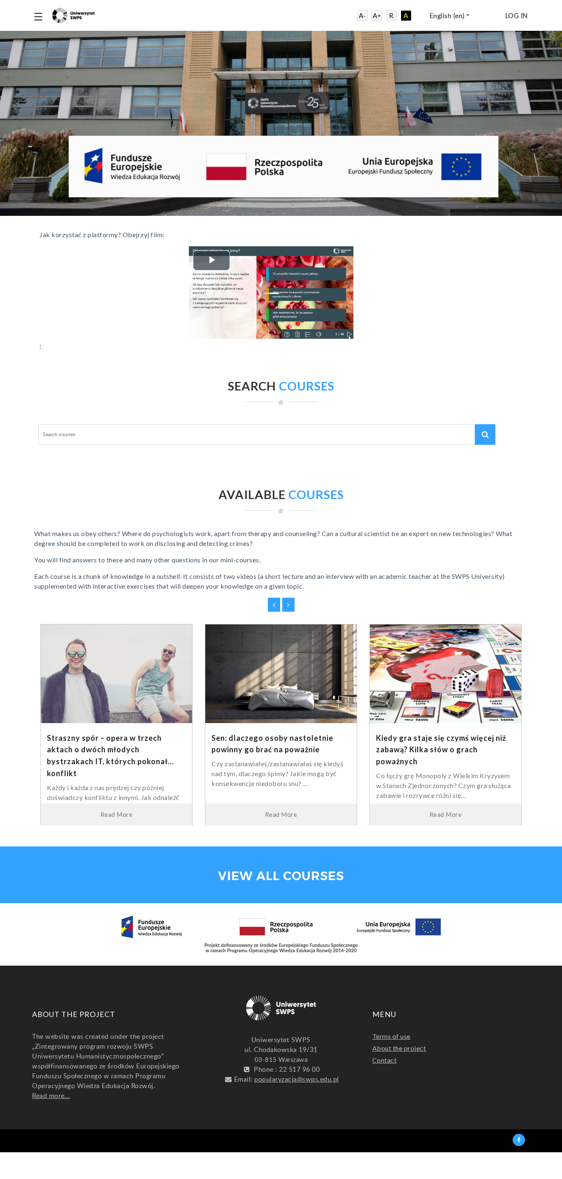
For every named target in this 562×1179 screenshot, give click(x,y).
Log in (516, 15)
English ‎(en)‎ (448, 15)
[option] (116, 731)
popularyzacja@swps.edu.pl (296, 1079)
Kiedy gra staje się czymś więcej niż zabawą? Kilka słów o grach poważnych (441, 749)
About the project (399, 1048)
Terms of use (391, 1036)
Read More (116, 814)
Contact (384, 1060)
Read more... (51, 1095)
